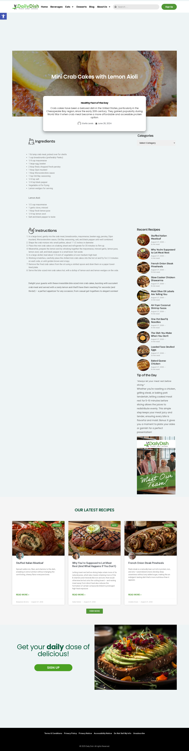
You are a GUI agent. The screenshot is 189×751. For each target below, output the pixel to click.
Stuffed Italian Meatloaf (159, 237)
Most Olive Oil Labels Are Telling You (162, 293)
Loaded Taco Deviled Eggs (162, 348)
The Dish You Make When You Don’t (161, 334)
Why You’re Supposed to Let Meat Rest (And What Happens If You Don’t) (94, 564)
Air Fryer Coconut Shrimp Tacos (160, 307)
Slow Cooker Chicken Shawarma (163, 279)
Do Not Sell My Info (122, 733)
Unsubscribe (139, 733)
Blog (91, 6)
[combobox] (136, 6)
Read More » (22, 594)
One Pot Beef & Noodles (159, 320)
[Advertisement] (94, 32)
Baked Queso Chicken (158, 362)
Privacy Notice (85, 733)
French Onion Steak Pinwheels (162, 265)
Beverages (56, 6)
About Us (102, 6)
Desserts (81, 6)
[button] (3, 16)
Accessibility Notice (103, 733)
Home (44, 6)
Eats (67, 6)
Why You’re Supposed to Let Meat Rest (163, 251)
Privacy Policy (70, 733)
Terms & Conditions (53, 733)
